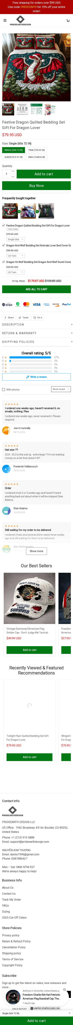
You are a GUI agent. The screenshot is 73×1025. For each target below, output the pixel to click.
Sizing (6, 911)
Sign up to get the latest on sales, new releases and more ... (34, 985)
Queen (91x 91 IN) (13, 157)
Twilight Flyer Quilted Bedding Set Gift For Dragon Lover (28, 737)
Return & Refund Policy (16, 941)
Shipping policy (11, 953)
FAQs (5, 905)
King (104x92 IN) (36, 157)
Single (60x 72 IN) (20, 143)
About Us (7, 887)
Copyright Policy (12, 965)
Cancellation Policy (14, 947)
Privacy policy (10, 935)
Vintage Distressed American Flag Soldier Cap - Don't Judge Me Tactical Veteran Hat (27, 631)
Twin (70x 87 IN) (36, 150)
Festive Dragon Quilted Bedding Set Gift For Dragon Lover (38, 225)
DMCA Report (19, 1009)
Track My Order (11, 899)
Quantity (7, 166)
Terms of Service (12, 959)
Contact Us (9, 893)
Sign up (62, 994)
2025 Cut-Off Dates (14, 917)
